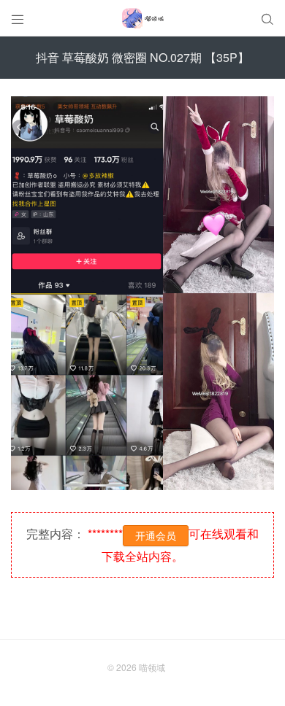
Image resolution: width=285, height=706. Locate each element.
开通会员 (155, 535)
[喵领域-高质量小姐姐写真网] (142, 18)
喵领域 (152, 667)
